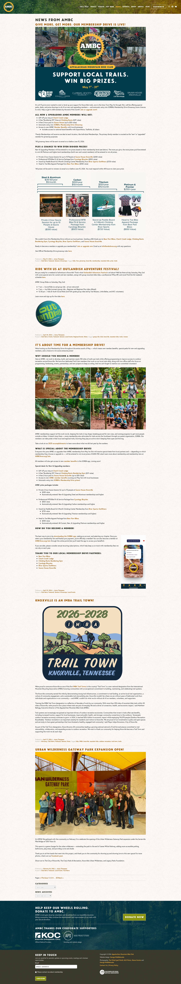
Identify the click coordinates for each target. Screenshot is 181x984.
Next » (60, 878)
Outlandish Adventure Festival (95, 272)
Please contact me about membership (50, 972)
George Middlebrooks (117, 957)
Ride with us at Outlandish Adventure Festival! (77, 268)
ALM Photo (127, 960)
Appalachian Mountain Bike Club (123, 954)
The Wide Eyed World (116, 960)
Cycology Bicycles (81, 159)
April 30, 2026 (47, 335)
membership (96, 261)
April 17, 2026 (47, 739)
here (70, 251)
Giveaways (63, 261)
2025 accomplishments (57, 443)
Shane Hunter (136, 960)
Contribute (158, 6)
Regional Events (78, 337)
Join (147, 6)
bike (74, 261)
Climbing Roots (67, 120)
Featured (51, 261)
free (77, 261)
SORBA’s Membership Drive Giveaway (68, 125)
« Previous (44, 878)
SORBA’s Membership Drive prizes (67, 480)
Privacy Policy (113, 965)
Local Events (69, 337)
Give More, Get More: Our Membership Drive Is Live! (80, 24)
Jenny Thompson (59, 259)
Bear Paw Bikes (73, 164)
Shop (133, 6)
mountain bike (105, 261)
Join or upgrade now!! (88, 109)
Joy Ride (110, 6)
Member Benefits (60, 127)
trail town (115, 741)
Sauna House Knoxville (84, 157)
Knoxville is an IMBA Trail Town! (64, 600)
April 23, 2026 (47, 590)
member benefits (70, 461)
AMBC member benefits (58, 478)
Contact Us (103, 965)
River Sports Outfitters (97, 161)
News (118, 6)
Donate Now (134, 917)
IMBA (81, 741)
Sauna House (59, 122)
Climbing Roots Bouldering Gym (73, 473)
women (125, 337)
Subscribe (40, 978)
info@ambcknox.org (109, 246)
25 (57, 878)
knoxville (89, 261)
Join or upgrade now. (85, 246)
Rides (85, 337)
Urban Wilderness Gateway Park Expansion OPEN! (79, 749)
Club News (44, 261)
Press (68, 741)
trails (115, 261)
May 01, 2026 (47, 259)
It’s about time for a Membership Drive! (70, 344)
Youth (101, 6)
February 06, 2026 (48, 869)
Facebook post (57, 856)
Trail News (66, 870)
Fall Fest (84, 6)
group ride (96, 337)
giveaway (82, 261)
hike (77, 741)
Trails (93, 6)
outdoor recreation (105, 741)
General (57, 261)
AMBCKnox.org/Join (42, 456)
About (141, 6)
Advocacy (44, 741)
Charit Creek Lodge (60, 118)
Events (126, 6)
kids (101, 337)
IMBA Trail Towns (79, 686)
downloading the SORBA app (65, 536)
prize (111, 261)
